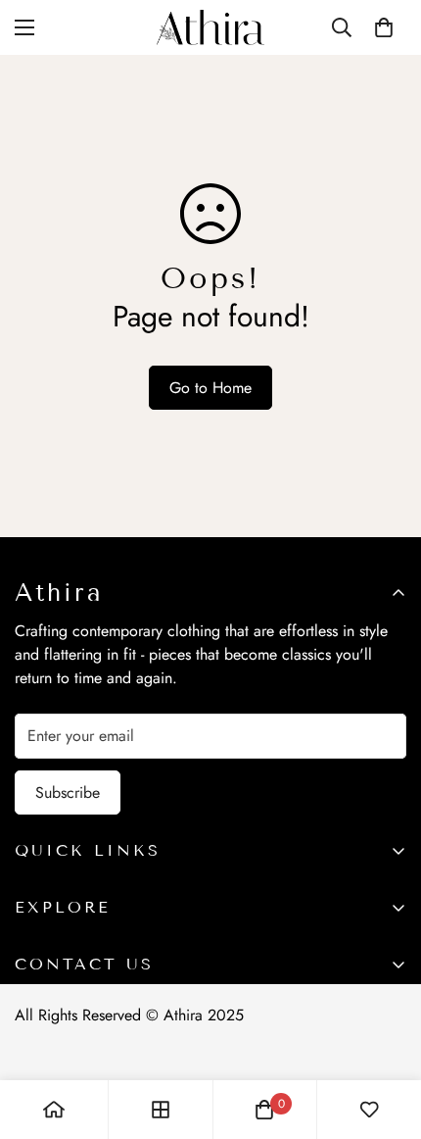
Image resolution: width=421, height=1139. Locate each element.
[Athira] (210, 27)
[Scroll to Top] (385, 1035)
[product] (54, 1109)
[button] (383, 27)
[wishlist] (369, 1109)
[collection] (160, 1109)
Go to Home (210, 387)
